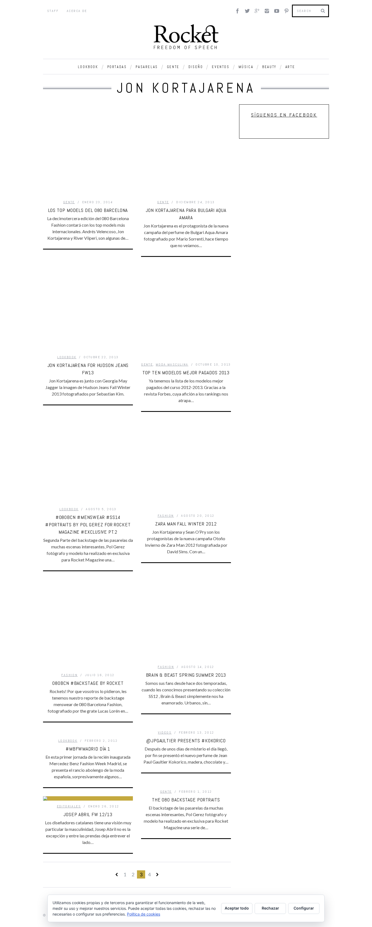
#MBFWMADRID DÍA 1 (88, 749)
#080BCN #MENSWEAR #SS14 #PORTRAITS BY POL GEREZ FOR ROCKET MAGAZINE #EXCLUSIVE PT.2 (88, 524)
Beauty (269, 67)
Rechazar (270, 908)
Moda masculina (172, 364)
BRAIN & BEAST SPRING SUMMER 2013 (186, 675)
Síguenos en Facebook (284, 115)
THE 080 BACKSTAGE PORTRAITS (186, 800)
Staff (53, 11)
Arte (290, 67)
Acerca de (77, 11)
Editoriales (69, 806)
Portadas (117, 67)
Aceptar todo (237, 908)
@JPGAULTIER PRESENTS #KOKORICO (186, 740)
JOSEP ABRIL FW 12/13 (87, 814)
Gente (173, 67)
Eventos (220, 67)
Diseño (195, 67)
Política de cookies (143, 914)
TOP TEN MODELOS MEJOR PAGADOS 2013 (186, 372)
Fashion (166, 515)
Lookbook (88, 67)
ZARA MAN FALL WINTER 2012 (186, 524)
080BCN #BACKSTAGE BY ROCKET (87, 683)
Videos (165, 732)
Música (246, 67)
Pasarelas (147, 67)
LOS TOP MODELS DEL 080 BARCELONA (88, 210)
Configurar (304, 908)
